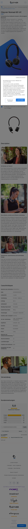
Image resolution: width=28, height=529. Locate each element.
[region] (14, 90)
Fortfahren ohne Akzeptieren (20, 77)
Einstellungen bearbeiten (10, 101)
